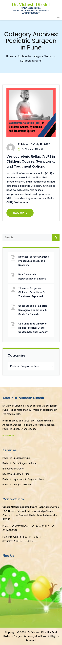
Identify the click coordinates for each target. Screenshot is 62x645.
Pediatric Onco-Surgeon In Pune (19, 463)
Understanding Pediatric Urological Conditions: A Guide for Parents (32, 310)
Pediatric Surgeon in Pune (16, 458)
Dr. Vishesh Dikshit (32, 149)
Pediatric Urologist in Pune (16, 484)
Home (9, 56)
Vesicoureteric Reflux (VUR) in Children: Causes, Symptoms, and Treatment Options (30, 161)
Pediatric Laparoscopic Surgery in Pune (23, 479)
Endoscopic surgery (13, 468)
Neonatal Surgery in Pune (15, 474)
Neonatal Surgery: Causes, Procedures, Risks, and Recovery (33, 261)
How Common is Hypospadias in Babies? (32, 276)
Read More (8, 435)
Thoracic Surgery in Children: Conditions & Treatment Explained (31, 292)
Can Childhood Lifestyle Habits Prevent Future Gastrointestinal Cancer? (33, 327)
